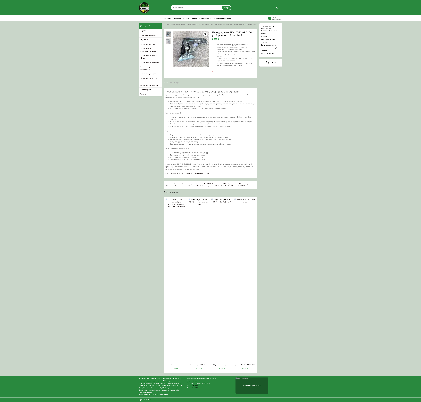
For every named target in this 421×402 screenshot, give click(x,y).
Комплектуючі (145, 90)
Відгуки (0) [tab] (174, 83)
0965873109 (196, 385)
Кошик (263, 33)
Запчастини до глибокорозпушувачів (148, 50)
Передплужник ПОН (234, 184)
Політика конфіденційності (271, 48)
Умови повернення (267, 53)
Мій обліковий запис (268, 39)
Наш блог (264, 42)
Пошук (226, 8)
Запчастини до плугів (148, 74)
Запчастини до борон (148, 44)
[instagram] (278, 399)
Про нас (264, 51)
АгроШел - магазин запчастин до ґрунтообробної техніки (269, 28)
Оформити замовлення (269, 45)
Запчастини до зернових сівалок (149, 57)
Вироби (143, 31)
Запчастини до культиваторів (145, 68)
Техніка (143, 94)
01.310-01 (207, 184)
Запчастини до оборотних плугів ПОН (200, 24)
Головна (166, 24)
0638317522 (277, 19)
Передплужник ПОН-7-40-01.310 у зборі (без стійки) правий (187, 173)
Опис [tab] (166, 83)
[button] (205, 34)
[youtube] (281, 399)
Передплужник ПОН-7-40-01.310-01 (217, 186)
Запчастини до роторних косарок (149, 79)
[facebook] (276, 399)
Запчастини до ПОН (219, 184)
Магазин (264, 36)
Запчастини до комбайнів (149, 62)
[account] (276, 7)
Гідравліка (144, 39)
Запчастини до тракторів (149, 85)
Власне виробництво (148, 35)
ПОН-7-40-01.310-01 (238, 186)
